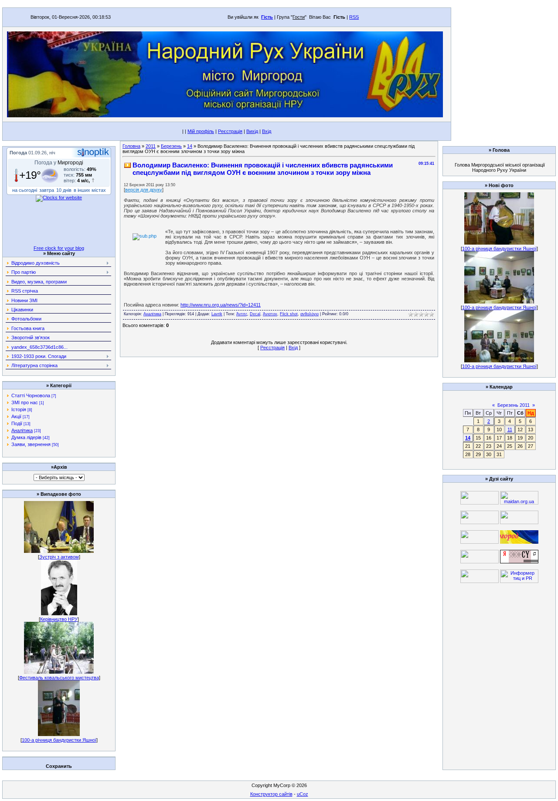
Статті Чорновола (30, 395)
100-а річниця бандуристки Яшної (59, 740)
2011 (151, 146)
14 (189, 146)
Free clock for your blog (59, 248)
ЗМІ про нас (24, 402)
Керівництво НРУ (59, 619)
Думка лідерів (26, 437)
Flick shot (289, 314)
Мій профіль (200, 131)
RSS (354, 17)
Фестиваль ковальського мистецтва (59, 677)
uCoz (302, 794)
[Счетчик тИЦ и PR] (519, 561)
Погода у (58, 163)
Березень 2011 (513, 405)
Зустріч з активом (59, 556)
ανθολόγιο (309, 314)
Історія (18, 409)
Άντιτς (241, 314)
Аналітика (22, 430)
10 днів (63, 190)
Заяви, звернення (31, 444)
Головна (131, 146)
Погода (18, 152)
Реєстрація (230, 131)
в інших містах (90, 190)
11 (509, 429)
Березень (171, 146)
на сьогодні (24, 190)
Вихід (252, 131)
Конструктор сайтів (271, 794)
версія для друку (143, 189)
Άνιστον (270, 314)
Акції (16, 416)
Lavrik (216, 314)
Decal (255, 314)
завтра (46, 190)
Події (16, 423)
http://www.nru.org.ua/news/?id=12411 (220, 304)
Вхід (266, 131)
